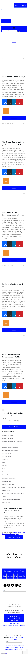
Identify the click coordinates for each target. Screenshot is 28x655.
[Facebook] (4, 102)
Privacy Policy (14, 637)
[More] (5, 109)
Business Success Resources (10, 447)
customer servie (6, 456)
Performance (6, 490)
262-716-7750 (14, 623)
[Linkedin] (14, 102)
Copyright (9, 634)
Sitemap (21, 637)
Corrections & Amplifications (10, 450)
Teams (4, 496)
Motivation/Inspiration (8, 484)
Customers (5, 459)
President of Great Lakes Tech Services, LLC (13, 533)
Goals (3, 468)
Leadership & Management (9, 478)
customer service (7, 453)
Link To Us (14, 639)
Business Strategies (7, 438)
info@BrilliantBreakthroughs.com (14, 626)
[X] (9, 102)
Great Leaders (6, 472)
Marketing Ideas (6, 481)
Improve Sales (6, 475)
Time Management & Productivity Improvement (11, 501)
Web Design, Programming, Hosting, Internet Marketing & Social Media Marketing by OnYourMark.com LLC (14, 647)
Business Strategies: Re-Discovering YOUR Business (12, 443)
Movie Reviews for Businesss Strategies (13, 487)
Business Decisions (7, 435)
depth (4, 462)
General (4, 465)
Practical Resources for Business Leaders (13, 493)
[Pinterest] (18, 102)
